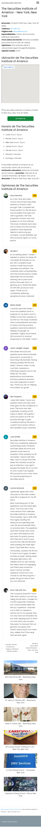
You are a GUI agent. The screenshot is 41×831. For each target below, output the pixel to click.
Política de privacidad (9, 822)
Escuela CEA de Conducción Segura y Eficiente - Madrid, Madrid (12, 648)
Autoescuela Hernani (11, 3)
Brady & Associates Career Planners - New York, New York (32, 647)
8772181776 (15, 28)
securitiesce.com (20, 31)
